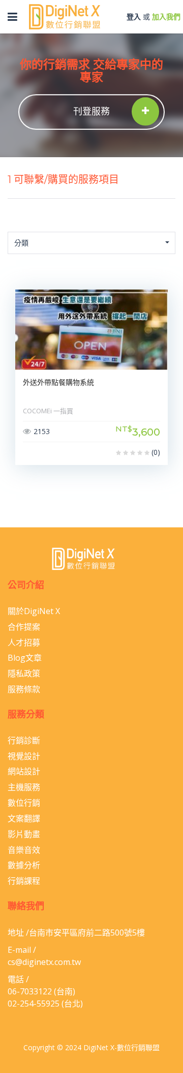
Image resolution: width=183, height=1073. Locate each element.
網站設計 (24, 771)
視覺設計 (24, 756)
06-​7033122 (30, 991)
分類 (21, 242)
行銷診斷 (24, 740)
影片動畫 (24, 834)
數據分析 (24, 865)
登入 (134, 16)
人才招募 (24, 642)
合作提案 (24, 626)
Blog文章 (25, 657)
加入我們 (166, 16)
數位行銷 (24, 802)
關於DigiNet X (34, 611)
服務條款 (24, 689)
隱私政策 (24, 673)
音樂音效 (24, 849)
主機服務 (24, 787)
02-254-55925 (33, 1003)
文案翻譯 (24, 818)
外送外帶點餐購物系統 (58, 382)
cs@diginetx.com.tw (44, 962)
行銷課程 (24, 880)
